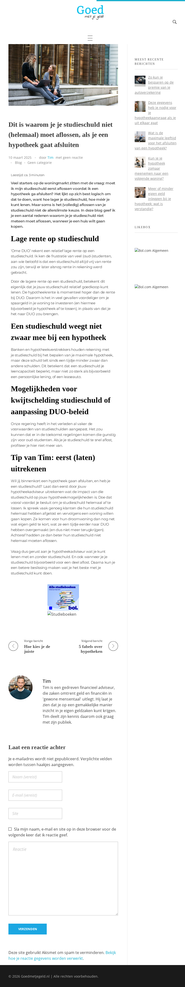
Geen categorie (39, 162)
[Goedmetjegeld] (90, 12)
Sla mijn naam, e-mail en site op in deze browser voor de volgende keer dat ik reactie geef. (62, 832)
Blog (18, 162)
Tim (50, 157)
